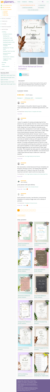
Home (19, 1)
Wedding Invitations (7, 34)
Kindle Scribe (5, 15)
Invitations (24, 1)
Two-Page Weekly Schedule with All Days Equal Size (36, 174)
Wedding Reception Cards (9, 42)
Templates (42, 5)
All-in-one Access (33, 10)
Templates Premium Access (31, 203)
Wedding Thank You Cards (9, 51)
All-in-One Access (7, 5)
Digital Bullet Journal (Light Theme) (7, 77)
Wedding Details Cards (8, 40)
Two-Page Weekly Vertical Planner (32, 156)
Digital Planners (27, 7)
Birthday (4, 62)
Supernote (5, 12)
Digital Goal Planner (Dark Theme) (7, 81)
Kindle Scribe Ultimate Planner (31, 186)
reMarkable (5, 11)
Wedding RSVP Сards (7, 38)
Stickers (41, 7)
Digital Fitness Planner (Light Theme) (8, 75)
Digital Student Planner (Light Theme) (8, 84)
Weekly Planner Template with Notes (33, 111)
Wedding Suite (6, 36)
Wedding (31, 1)
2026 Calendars (6, 7)
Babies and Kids (5, 66)
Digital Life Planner (4, 79)
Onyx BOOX (5, 13)
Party (3, 64)
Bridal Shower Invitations (8, 56)
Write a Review (21, 215)
